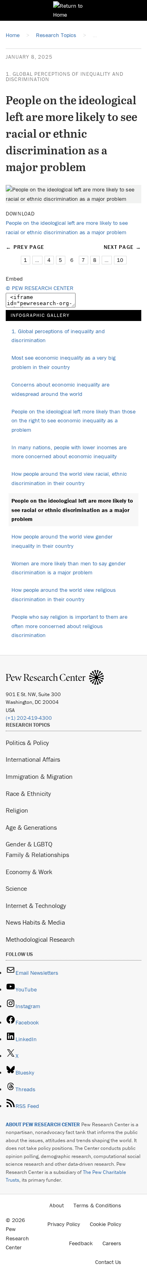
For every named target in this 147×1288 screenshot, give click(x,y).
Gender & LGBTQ (29, 844)
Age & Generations (31, 827)
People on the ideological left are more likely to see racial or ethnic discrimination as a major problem (72, 510)
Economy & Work (29, 872)
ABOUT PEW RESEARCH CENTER (43, 1124)
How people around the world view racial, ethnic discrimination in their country (69, 478)
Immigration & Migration (39, 776)
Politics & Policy (27, 743)
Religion (17, 810)
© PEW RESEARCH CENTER (40, 288)
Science (16, 888)
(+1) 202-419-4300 (29, 717)
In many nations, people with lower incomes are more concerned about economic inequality (69, 452)
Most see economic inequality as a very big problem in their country (63, 362)
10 (120, 260)
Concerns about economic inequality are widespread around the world (60, 389)
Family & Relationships (37, 855)
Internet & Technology (36, 905)
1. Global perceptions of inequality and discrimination (64, 76)
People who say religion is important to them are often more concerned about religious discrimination (69, 626)
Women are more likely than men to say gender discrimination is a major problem (68, 568)
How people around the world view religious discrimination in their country (63, 594)
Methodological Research (40, 939)
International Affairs (33, 759)
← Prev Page (25, 247)
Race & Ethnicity (28, 793)
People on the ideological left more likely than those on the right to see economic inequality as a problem (73, 420)
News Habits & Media (35, 922)
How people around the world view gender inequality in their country (62, 541)
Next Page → (122, 247)
